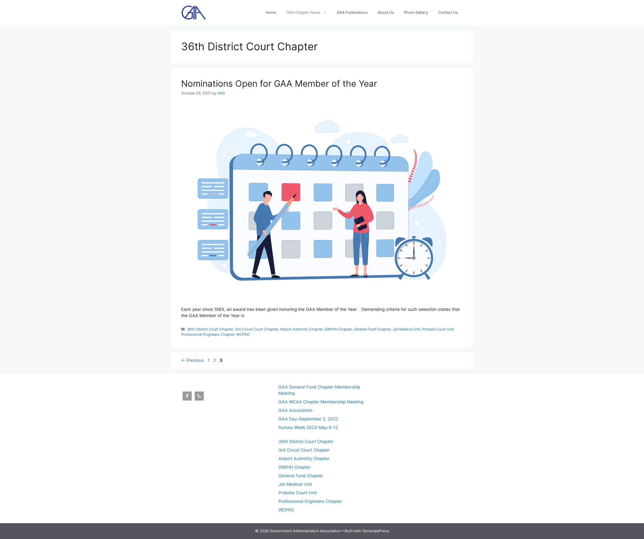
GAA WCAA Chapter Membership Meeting (320, 401)
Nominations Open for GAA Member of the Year (279, 83)
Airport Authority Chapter (301, 329)
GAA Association (295, 410)
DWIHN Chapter (338, 329)
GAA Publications (352, 12)
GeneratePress (375, 530)
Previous (192, 360)
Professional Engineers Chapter (207, 334)
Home (271, 12)
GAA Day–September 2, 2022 (308, 418)
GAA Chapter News (303, 12)
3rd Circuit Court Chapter (256, 329)
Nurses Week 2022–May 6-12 (308, 427)
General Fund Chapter (372, 329)
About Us (386, 12)
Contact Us (448, 12)
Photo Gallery (416, 12)
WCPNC (243, 334)
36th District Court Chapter (210, 329)
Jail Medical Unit (406, 329)
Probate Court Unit (438, 329)
